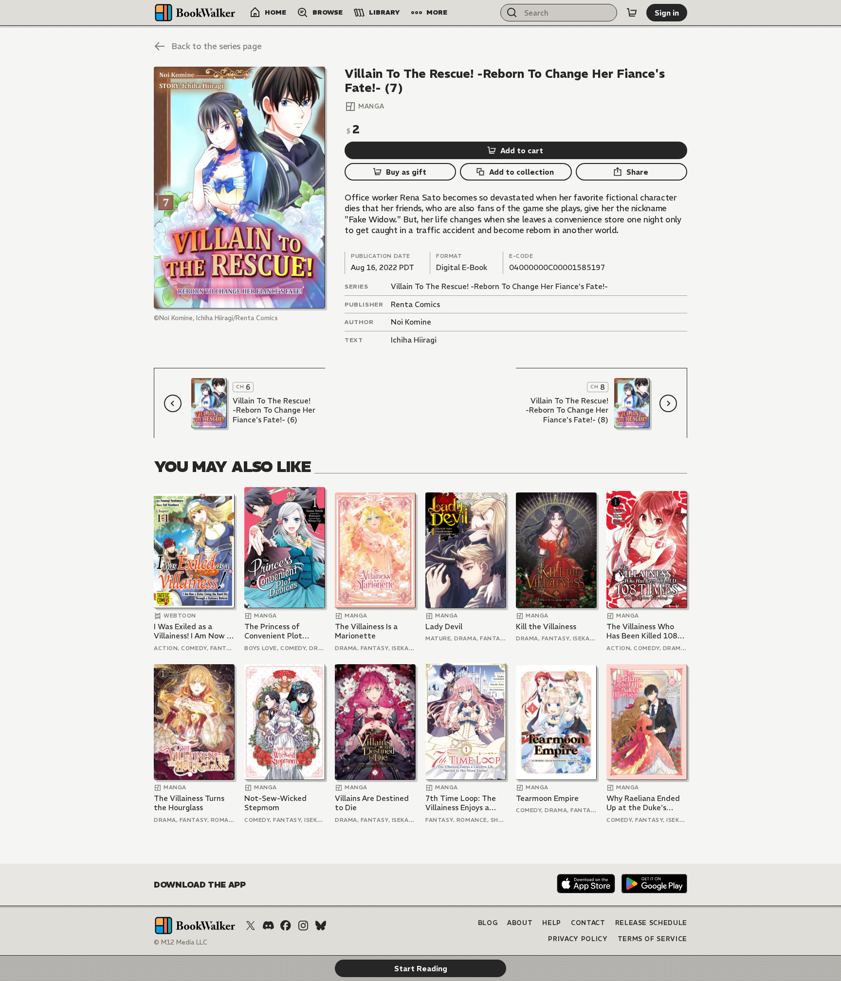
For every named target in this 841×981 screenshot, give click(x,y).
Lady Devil (443, 626)
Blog (488, 923)
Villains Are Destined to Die (372, 803)
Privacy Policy (577, 939)
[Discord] (268, 925)
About (519, 923)
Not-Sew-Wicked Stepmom (275, 803)
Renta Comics (415, 304)
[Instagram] (303, 925)
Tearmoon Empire (547, 798)
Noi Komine (411, 322)
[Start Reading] (239, 188)
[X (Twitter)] (250, 925)
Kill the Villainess (546, 626)
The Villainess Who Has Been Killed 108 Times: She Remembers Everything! (641, 631)
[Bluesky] (321, 925)
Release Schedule (651, 923)
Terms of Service (652, 939)
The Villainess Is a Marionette (366, 631)
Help (551, 923)
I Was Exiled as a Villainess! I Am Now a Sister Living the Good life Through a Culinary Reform (194, 631)
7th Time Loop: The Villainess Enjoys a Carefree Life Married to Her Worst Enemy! (464, 803)
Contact (588, 923)
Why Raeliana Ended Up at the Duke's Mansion (643, 803)
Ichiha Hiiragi (414, 340)
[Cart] (631, 12)
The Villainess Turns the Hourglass (189, 803)
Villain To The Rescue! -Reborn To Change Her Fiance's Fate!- (499, 286)
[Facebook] (286, 925)
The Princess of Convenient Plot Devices (273, 631)
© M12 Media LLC (180, 942)
